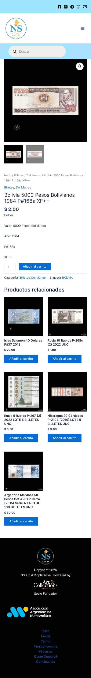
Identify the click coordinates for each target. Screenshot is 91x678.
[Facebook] (59, 7)
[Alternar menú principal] (82, 28)
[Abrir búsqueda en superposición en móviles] (37, 51)
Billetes (19, 175)
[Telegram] (72, 7)
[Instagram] (66, 7)
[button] (80, 66)
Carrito (45, 641)
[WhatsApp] (78, 7)
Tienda (45, 636)
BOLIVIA (67, 277)
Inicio (7, 175)
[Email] (85, 7)
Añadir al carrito (35, 266)
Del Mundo (33, 175)
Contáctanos (45, 662)
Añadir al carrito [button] (21, 359)
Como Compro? (45, 656)
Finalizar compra (45, 646)
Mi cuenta (45, 651)
